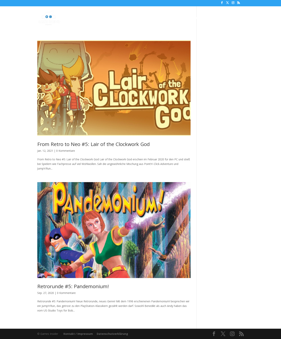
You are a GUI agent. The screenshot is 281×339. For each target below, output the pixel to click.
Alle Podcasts (113, 18)
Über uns (171, 18)
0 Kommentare (65, 150)
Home (93, 18)
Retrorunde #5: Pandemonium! (73, 286)
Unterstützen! (194, 18)
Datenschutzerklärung (112, 334)
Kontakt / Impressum (78, 334)
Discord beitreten (223, 18)
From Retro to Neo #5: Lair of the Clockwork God (93, 144)
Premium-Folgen (144, 18)
